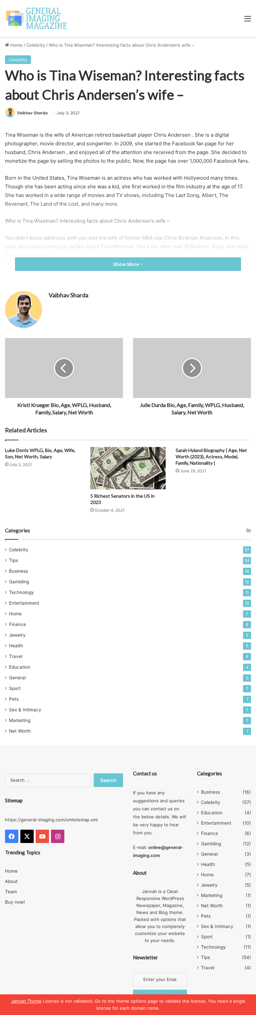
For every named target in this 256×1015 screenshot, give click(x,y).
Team (11, 891)
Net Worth (20, 731)
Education (19, 667)
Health (16, 645)
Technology (21, 592)
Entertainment (24, 603)
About (11, 881)
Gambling (19, 581)
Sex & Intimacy (25, 709)
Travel (15, 656)
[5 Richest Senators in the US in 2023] (128, 468)
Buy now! (15, 902)
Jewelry (17, 635)
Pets (14, 699)
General (17, 677)
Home (16, 45)
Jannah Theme (26, 1001)
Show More (126, 264)
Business (18, 571)
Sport (15, 688)
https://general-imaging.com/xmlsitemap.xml (51, 819)
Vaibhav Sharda (32, 112)
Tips (13, 560)
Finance (17, 624)
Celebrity (35, 45)
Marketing (19, 720)
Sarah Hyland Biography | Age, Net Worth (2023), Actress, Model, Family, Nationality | (211, 456)
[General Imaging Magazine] (36, 18)
